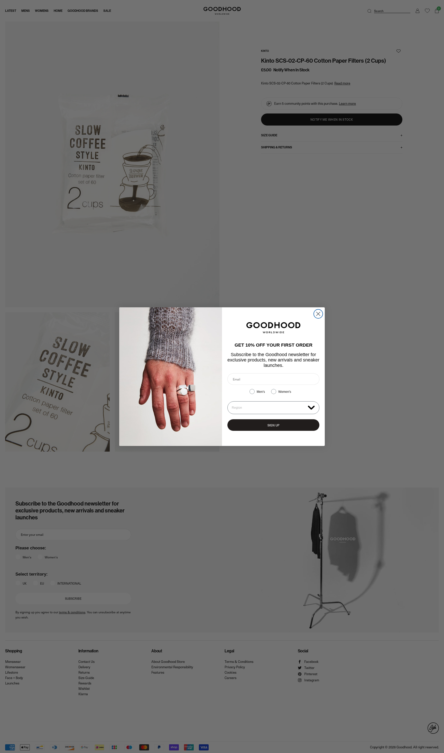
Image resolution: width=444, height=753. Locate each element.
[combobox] (269, 408)
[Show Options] (311, 407)
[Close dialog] (318, 313)
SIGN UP (273, 425)
